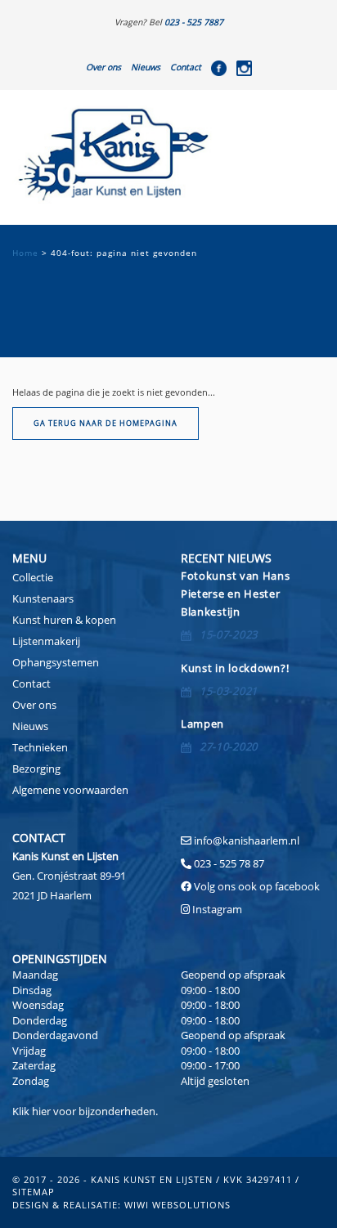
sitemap (33, 1191)
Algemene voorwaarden (70, 789)
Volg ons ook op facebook (255, 886)
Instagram (217, 909)
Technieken (40, 747)
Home (25, 253)
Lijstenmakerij (46, 641)
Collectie (32, 577)
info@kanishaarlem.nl (246, 840)
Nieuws (145, 67)
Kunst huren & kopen (64, 619)
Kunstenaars (43, 598)
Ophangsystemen (55, 662)
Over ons (103, 67)
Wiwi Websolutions (177, 1205)
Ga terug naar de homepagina (105, 423)
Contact (185, 67)
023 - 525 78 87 (229, 863)
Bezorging (36, 768)
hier (41, 1111)
